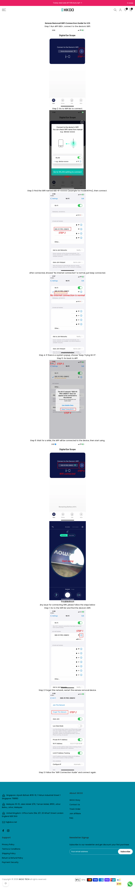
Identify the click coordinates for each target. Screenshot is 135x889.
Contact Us (74, 804)
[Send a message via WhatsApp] (130, 884)
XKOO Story (74, 800)
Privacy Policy (8, 844)
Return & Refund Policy (12, 858)
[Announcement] (67, 3)
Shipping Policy (9, 853)
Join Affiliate (75, 813)
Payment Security (10, 862)
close (5, 3)
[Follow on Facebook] (3, 830)
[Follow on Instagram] (8, 830)
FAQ (71, 818)
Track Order (74, 809)
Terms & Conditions (11, 849)
